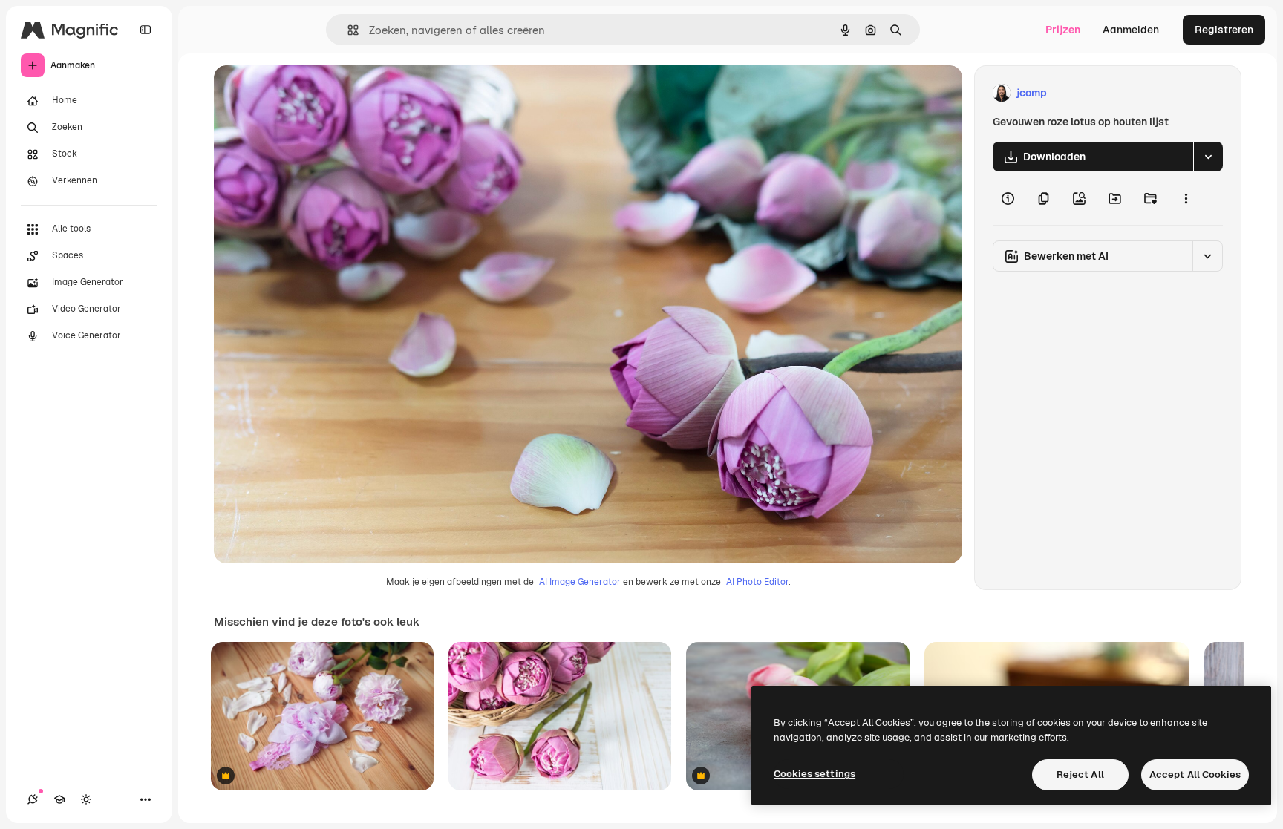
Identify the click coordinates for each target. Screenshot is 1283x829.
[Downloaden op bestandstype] (1208, 156)
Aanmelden (1131, 29)
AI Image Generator (580, 582)
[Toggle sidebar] (145, 30)
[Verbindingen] (33, 799)
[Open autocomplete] (347, 30)
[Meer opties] (1186, 198)
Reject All (1080, 774)
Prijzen (1062, 29)
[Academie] (59, 799)
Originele (311, 93)
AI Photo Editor (757, 582)
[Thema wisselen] (86, 799)
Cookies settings (814, 773)
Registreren (1224, 29)
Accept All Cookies (1195, 774)
